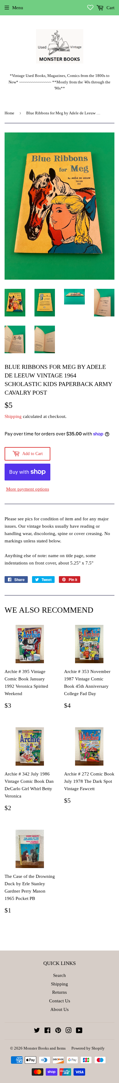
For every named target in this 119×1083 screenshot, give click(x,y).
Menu (17, 7)
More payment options (27, 489)
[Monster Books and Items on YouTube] (79, 1031)
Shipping (13, 416)
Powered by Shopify (88, 1048)
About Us (59, 1009)
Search (59, 975)
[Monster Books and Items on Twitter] (37, 1031)
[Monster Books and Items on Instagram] (69, 1031)
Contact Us (59, 1000)
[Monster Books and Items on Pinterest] (58, 1031)
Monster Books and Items (44, 1048)
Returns (59, 992)
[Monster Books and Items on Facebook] (47, 1031)
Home (9, 113)
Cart (109, 7)
